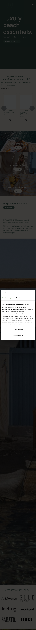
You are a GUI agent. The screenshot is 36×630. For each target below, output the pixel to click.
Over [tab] (29, 298)
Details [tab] (18, 298)
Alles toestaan (18, 329)
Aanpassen (17, 335)
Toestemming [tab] (6, 298)
